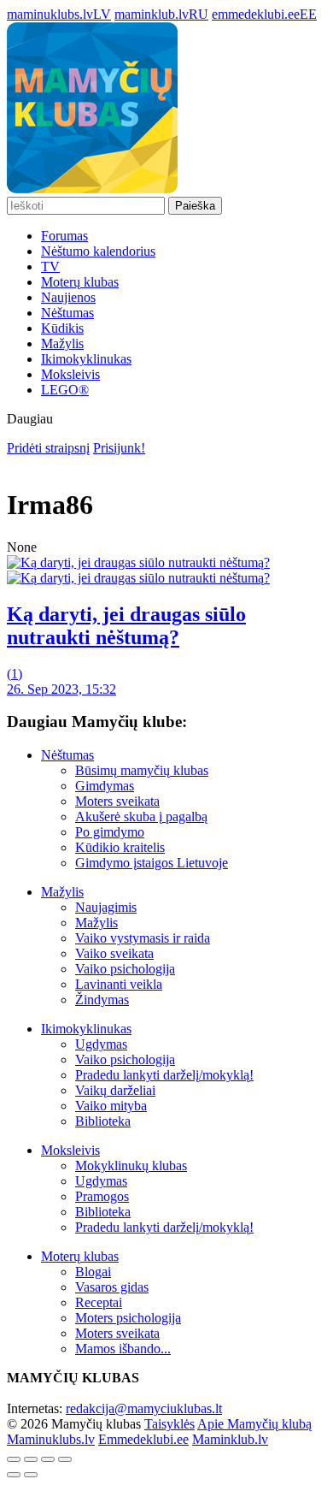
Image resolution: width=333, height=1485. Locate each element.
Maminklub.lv (230, 1439)
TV (50, 266)
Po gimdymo (109, 832)
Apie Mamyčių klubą (254, 1424)
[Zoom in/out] (65, 1459)
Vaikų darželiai (115, 1090)
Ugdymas (101, 1044)
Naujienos (68, 297)
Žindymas (102, 999)
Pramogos (102, 1196)
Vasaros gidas (112, 1287)
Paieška (195, 205)
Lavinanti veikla (118, 984)
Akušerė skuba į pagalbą (141, 816)
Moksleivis (70, 374)
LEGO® (65, 389)
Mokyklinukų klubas (131, 1165)
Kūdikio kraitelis (120, 847)
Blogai (93, 1271)
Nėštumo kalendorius (98, 251)
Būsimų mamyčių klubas (141, 770)
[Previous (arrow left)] (13, 1474)
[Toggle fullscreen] (48, 1459)
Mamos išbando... (123, 1348)
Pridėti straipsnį (48, 448)
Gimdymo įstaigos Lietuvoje (151, 862)
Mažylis (62, 343)
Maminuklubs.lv (51, 1439)
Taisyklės (169, 1424)
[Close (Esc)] (13, 1459)
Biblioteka (103, 1121)
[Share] (31, 1459)
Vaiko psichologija (125, 968)
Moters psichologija (128, 1317)
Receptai (98, 1302)
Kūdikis (62, 328)
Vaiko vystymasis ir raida (142, 938)
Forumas (64, 235)
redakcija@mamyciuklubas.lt (144, 1408)
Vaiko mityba (111, 1105)
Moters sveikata (117, 801)
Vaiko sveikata (114, 953)
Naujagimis (106, 907)
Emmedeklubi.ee (143, 1439)
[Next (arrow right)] (31, 1474)
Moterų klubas (80, 282)
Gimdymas (104, 785)
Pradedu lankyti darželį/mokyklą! (164, 1075)
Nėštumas (67, 312)
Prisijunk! (119, 448)
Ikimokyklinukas (86, 359)
